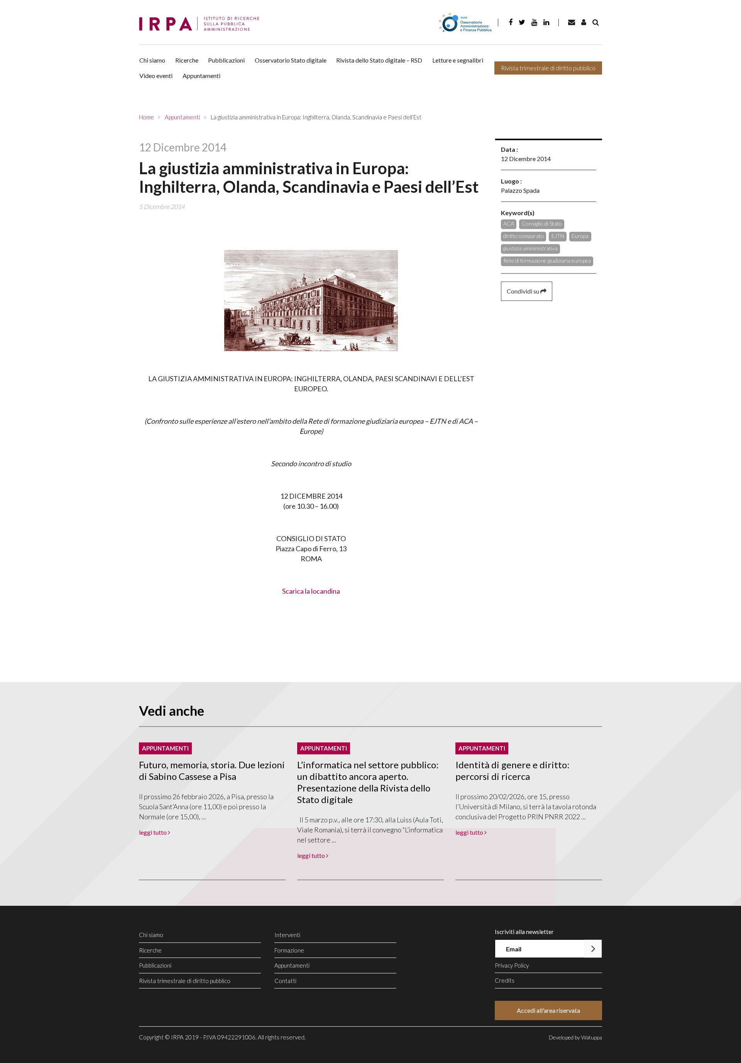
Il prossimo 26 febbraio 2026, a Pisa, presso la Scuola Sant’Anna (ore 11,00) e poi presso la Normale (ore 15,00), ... (206, 806)
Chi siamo (152, 60)
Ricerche (186, 60)
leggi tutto (153, 832)
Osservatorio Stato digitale (291, 60)
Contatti (285, 980)
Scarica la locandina (311, 591)
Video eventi (156, 75)
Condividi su (523, 291)
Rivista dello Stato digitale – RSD (379, 60)
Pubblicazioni (226, 60)
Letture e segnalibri (457, 60)
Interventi (287, 934)
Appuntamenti (201, 75)
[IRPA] (202, 24)
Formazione (289, 950)
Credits (504, 980)
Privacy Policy (512, 965)
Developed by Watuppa (575, 1037)
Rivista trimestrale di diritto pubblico (548, 67)
